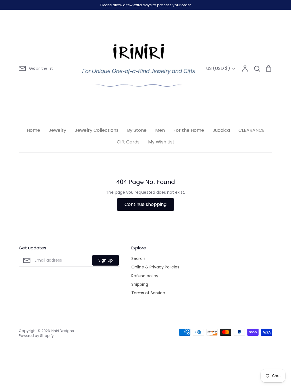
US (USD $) (218, 68)
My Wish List (161, 142)
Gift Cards (128, 142)
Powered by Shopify (36, 335)
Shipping (139, 284)
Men (160, 130)
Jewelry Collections (97, 130)
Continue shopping (145, 204)
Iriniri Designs (62, 330)
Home (33, 130)
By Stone (137, 130)
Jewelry (57, 130)
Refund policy (144, 276)
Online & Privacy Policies (155, 267)
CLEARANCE (251, 130)
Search (138, 258)
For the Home (188, 130)
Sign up (105, 260)
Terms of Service (148, 293)
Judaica (221, 130)
